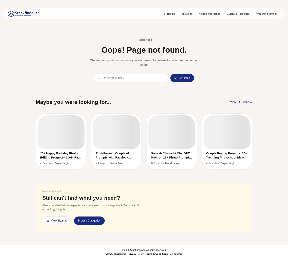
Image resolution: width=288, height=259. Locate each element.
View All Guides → (241, 101)
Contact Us (176, 253)
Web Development (266, 13)
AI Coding (187, 13)
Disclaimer (120, 253)
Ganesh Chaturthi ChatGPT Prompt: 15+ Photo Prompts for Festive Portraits (171, 156)
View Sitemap (59, 220)
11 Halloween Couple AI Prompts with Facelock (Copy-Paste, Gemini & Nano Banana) (116, 156)
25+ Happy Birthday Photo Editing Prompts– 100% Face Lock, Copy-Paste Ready (60, 156)
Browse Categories (89, 220)
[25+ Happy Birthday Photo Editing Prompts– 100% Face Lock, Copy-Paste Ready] (61, 132)
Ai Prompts (169, 13)
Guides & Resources (238, 13)
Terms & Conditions (157, 253)
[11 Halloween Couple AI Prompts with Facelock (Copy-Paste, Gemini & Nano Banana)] (116, 132)
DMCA (109, 253)
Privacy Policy (136, 253)
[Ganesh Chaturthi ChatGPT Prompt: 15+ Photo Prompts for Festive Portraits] (171, 132)
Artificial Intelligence (209, 13)
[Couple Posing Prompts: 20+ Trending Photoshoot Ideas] (227, 132)
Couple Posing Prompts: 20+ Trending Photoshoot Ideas (226, 155)
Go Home (184, 77)
